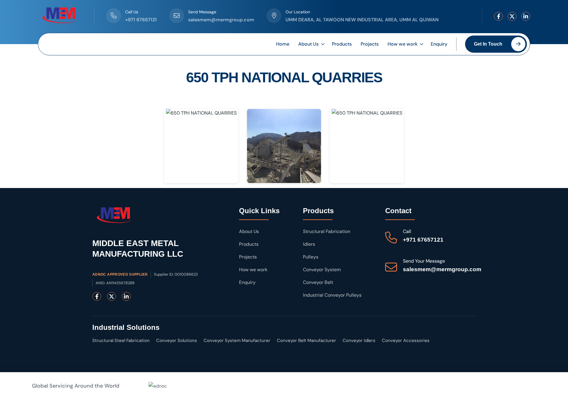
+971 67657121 (141, 20)
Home (282, 44)
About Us (308, 44)
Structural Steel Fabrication (121, 340)
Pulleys (310, 257)
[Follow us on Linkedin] (525, 16)
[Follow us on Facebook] (498, 16)
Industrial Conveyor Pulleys (332, 295)
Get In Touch (488, 43)
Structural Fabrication (326, 231)
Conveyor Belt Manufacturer (306, 340)
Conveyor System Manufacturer (237, 340)
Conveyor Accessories (406, 340)
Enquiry (439, 44)
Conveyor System (322, 269)
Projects (370, 44)
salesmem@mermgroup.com (221, 20)
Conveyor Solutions (176, 340)
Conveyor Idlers (359, 340)
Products (342, 44)
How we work (402, 44)
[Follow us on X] (512, 16)
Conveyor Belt (318, 282)
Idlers (309, 244)
